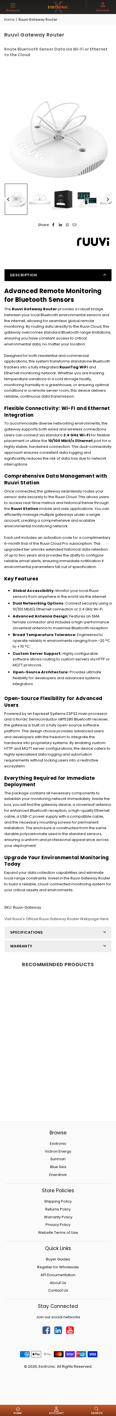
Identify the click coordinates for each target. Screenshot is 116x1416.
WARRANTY (21, 946)
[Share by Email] (74, 225)
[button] (13, 8)
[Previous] (8, 199)
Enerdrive (58, 1174)
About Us (58, 1282)
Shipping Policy (58, 1201)
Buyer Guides (58, 1259)
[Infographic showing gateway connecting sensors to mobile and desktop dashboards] (87, 199)
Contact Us (58, 1290)
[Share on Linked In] (60, 225)
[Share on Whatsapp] (67, 225)
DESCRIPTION (23, 275)
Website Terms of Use (58, 1232)
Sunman (58, 1159)
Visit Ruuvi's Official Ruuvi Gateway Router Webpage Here (56, 919)
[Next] (107, 199)
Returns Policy (58, 1209)
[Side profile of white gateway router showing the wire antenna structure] (39, 199)
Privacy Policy (58, 1224)
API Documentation (58, 1275)
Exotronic (58, 1143)
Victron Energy (58, 1151)
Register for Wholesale (58, 1267)
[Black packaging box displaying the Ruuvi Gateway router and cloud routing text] (63, 199)
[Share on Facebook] (53, 225)
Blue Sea (58, 1166)
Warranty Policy (58, 1217)
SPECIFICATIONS (26, 932)
